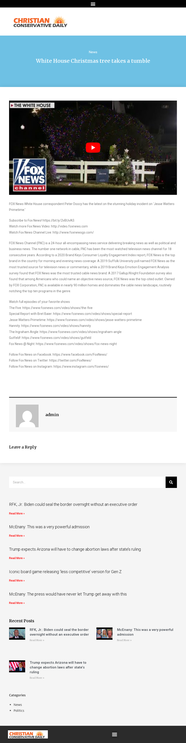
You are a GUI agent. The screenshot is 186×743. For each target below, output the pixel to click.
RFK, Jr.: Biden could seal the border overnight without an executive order (73, 504)
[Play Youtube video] (93, 148)
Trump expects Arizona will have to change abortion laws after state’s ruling (75, 549)
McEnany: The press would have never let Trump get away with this (68, 594)
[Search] (171, 482)
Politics (19, 710)
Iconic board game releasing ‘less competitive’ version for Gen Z (65, 571)
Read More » (17, 513)
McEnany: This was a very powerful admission (49, 526)
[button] (93, 3)
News (93, 52)
